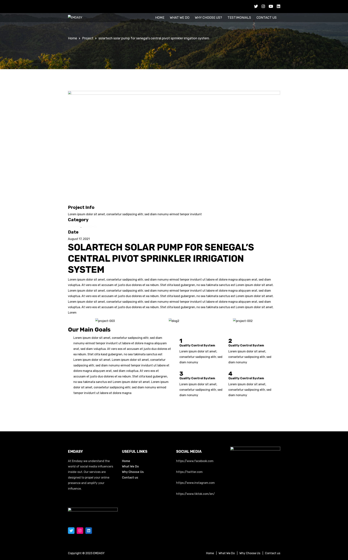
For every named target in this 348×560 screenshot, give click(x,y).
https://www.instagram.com (195, 483)
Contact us (130, 477)
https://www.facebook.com (195, 461)
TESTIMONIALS (239, 18)
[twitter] (256, 6)
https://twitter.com (189, 472)
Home (126, 461)
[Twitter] (71, 530)
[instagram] (263, 6)
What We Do (130, 466)
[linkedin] (278, 6)
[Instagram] (80, 530)
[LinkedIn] (88, 530)
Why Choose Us (133, 472)
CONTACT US (266, 18)
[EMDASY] (75, 17)
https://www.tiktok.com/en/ (195, 494)
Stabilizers (89, 226)
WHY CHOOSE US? (208, 18)
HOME (159, 18)
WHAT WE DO (179, 18)
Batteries (74, 226)
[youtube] (271, 6)
